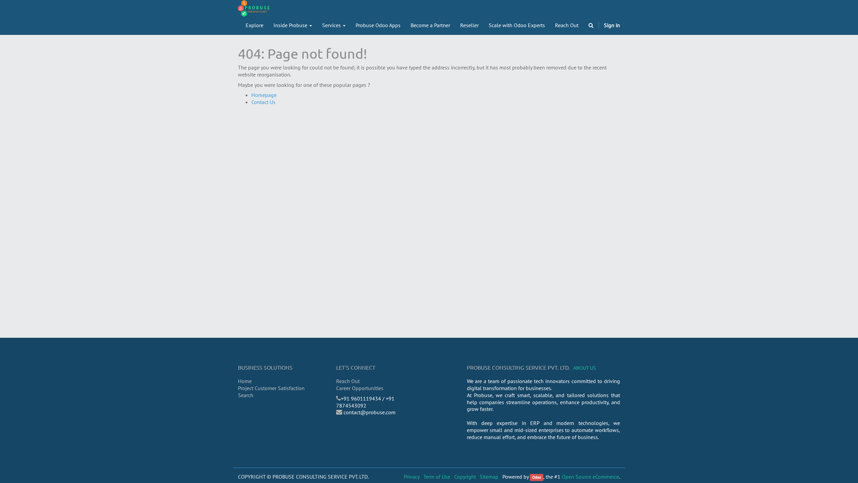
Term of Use (436, 476)
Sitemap (489, 476)
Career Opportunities (359, 388)
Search (245, 395)
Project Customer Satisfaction (271, 388)
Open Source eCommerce (590, 476)
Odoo (536, 477)
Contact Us (263, 102)
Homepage (264, 95)
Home (245, 381)
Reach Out (348, 381)
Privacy (412, 476)
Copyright (465, 476)
